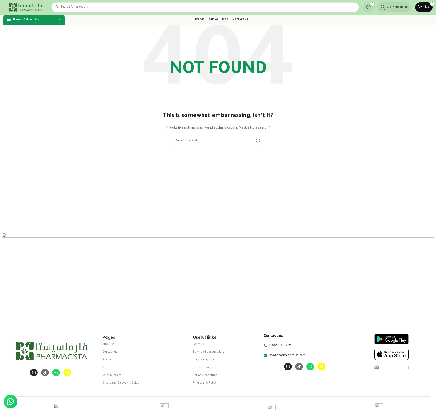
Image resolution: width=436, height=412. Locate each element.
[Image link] (50, 351)
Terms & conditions (206, 375)
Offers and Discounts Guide (120, 383)
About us (108, 344)
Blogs (106, 367)
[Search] (258, 141)
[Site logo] (25, 7)
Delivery (198, 344)
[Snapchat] (67, 372)
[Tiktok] (45, 372)
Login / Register (203, 360)
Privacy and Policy (204, 383)
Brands (106, 360)
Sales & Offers (111, 375)
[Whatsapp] (56, 372)
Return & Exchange (205, 367)
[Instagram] (34, 372)
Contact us (109, 352)
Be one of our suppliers (208, 352)
